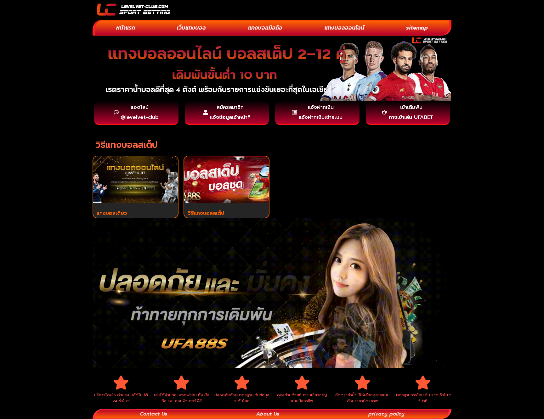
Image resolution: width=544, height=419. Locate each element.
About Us (267, 414)
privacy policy (386, 414)
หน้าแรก (125, 27)
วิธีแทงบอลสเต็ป (206, 213)
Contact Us (153, 414)
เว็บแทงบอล (191, 27)
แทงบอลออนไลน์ (344, 27)
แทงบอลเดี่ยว (112, 213)
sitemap (417, 27)
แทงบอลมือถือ (265, 27)
